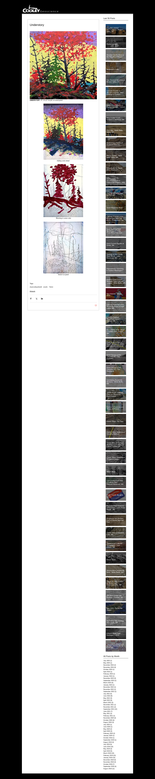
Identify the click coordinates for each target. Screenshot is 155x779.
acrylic (45, 287)
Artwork (32, 291)
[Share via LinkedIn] (42, 298)
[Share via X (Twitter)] (36, 298)
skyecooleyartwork (36, 287)
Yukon (51, 287)
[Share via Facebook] (31, 298)
